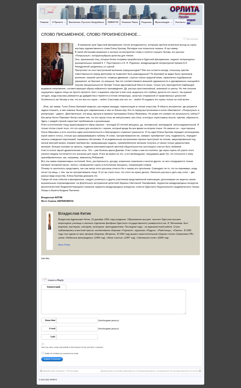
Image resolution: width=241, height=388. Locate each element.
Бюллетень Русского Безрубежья (86, 22)
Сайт (52, 337)
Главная (44, 22)
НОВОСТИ (113, 22)
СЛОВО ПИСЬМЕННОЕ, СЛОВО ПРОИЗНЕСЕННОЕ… (91, 34)
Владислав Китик (74, 213)
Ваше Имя (50, 320)
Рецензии (146, 22)
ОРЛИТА (53, 380)
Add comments (192, 39)
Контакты (180, 22)
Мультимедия (162, 22)
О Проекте (57, 22)
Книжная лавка (130, 22)
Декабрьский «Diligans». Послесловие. (61, 371)
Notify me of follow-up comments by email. (61, 353)
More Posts (64, 244)
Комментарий (53, 287)
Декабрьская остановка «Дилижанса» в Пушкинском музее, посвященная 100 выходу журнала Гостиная (149, 371)
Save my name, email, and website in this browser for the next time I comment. (72, 347)
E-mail (52, 328)
